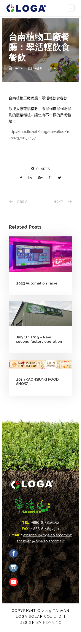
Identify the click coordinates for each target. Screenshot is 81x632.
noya (19, 68)
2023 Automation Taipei (37, 283)
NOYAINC (52, 623)
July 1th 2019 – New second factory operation (39, 339)
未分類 (38, 68)
